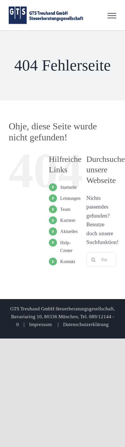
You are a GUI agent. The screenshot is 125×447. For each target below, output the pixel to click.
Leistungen (70, 198)
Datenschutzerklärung (86, 324)
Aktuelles (69, 231)
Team (65, 209)
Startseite (68, 187)
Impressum (41, 324)
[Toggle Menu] (112, 15)
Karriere (67, 220)
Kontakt (67, 261)
